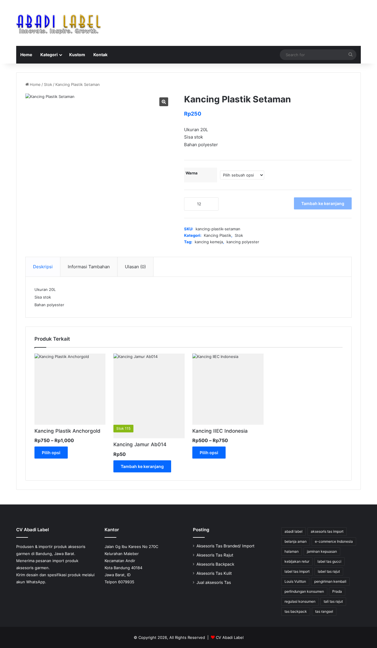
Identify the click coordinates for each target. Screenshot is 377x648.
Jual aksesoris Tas (213, 582)
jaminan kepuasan (322, 551)
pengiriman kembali (330, 581)
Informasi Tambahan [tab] (89, 266)
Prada (337, 591)
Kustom (77, 54)
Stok (48, 84)
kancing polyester (242, 241)
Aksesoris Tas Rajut (214, 555)
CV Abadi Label (230, 637)
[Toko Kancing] (58, 23)
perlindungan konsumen (304, 591)
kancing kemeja (209, 241)
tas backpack (296, 611)
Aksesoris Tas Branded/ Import (225, 546)
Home (26, 54)
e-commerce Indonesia (334, 541)
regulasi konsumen (300, 601)
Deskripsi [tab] (43, 266)
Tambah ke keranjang (322, 203)
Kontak (100, 54)
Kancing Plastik (217, 235)
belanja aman (296, 541)
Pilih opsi (51, 452)
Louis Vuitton (295, 581)
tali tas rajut (333, 601)
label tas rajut (329, 571)
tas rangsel (324, 611)
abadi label (293, 531)
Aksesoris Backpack (215, 564)
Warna (192, 173)
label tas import (297, 571)
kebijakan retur (297, 561)
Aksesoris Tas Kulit (214, 573)
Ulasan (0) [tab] (135, 266)
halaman (292, 551)
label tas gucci (329, 561)
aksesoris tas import (327, 531)
